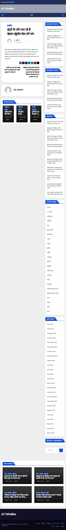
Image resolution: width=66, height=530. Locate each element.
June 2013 (50, 419)
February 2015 (51, 333)
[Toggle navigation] (31, 15)
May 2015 (50, 324)
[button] (60, 15)
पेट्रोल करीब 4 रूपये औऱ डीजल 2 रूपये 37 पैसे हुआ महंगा (54, 177)
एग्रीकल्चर (50, 216)
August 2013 (51, 410)
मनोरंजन (49, 275)
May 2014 (50, 374)
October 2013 (51, 406)
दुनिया (48, 248)
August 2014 (51, 360)
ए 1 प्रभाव (49, 212)
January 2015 (51, 338)
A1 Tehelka (7, 8)
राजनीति (6, 109)
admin (18, 40)
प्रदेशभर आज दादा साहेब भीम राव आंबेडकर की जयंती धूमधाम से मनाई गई (12, 70)
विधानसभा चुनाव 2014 (53, 293)
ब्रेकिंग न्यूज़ (9, 25)
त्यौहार (48, 243)
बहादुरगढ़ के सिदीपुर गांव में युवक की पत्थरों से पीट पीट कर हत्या (55, 37)
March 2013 (50, 433)
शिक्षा (48, 298)
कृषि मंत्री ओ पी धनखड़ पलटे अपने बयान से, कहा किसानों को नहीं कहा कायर (55, 169)
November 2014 (52, 347)
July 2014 (50, 365)
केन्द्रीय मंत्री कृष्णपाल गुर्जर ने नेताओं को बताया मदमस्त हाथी (48, 496)
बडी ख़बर (33, 106)
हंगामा (48, 307)
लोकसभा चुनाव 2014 (52, 288)
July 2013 (50, 415)
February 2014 (51, 387)
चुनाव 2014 (50, 230)
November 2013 (52, 401)
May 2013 (50, 424)
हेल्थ (48, 311)
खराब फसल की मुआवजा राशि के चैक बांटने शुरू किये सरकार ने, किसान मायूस (54, 161)
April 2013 (50, 428)
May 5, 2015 (9, 481)
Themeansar (4, 525)
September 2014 (52, 356)
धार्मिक (48, 252)
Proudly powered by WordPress (9, 524)
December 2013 (52, 396)
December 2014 (52, 342)
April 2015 (50, 329)
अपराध (49, 207)
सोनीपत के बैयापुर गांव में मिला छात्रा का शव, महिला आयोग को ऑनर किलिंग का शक (55, 46)
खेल (48, 225)
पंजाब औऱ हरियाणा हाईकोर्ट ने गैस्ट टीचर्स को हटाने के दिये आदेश (54, 186)
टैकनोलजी (49, 234)
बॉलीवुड (49, 266)
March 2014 (50, 383)
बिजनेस (49, 261)
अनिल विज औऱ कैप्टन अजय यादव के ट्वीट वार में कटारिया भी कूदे (54, 60)
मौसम (48, 279)
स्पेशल (48, 302)
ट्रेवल (48, 239)
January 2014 (51, 392)
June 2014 (50, 369)
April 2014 (50, 378)
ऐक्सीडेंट (49, 221)
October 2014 (51, 351)
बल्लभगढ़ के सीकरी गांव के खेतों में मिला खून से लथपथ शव (15, 477)
